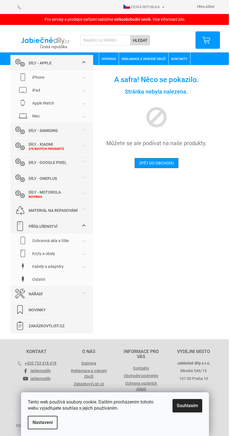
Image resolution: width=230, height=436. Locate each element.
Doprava (88, 363)
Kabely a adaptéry (47, 266)
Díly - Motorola (45, 192)
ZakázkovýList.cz (47, 326)
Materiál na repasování (53, 210)
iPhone (37, 77)
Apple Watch (42, 103)
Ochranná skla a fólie (50, 240)
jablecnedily (41, 370)
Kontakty (141, 368)
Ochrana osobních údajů (141, 386)
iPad (35, 90)
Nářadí (36, 294)
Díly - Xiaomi (41, 144)
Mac (35, 116)
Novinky (37, 310)
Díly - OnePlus (43, 178)
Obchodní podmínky (141, 376)
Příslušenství (43, 226)
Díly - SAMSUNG (43, 130)
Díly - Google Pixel (48, 162)
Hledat (140, 40)
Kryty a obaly (43, 253)
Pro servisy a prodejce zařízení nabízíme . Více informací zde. (115, 19)
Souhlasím (187, 405)
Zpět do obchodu (156, 163)
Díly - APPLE (40, 63)
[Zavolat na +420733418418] (22, 7)
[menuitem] (109, 58)
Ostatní (38, 279)
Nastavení (43, 422)
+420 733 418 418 (40, 363)
